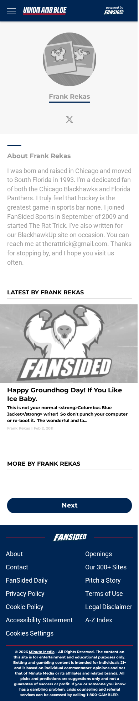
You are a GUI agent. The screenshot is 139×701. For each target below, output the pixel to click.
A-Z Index (98, 620)
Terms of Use (104, 593)
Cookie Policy (24, 607)
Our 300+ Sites (106, 567)
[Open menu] (11, 10)
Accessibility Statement (39, 620)
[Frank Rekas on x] (69, 119)
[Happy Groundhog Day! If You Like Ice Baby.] (69, 367)
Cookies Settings (29, 633)
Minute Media (42, 651)
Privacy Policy (25, 593)
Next (70, 505)
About (14, 554)
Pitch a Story (103, 580)
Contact (17, 567)
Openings (98, 554)
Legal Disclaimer (108, 607)
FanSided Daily (27, 580)
